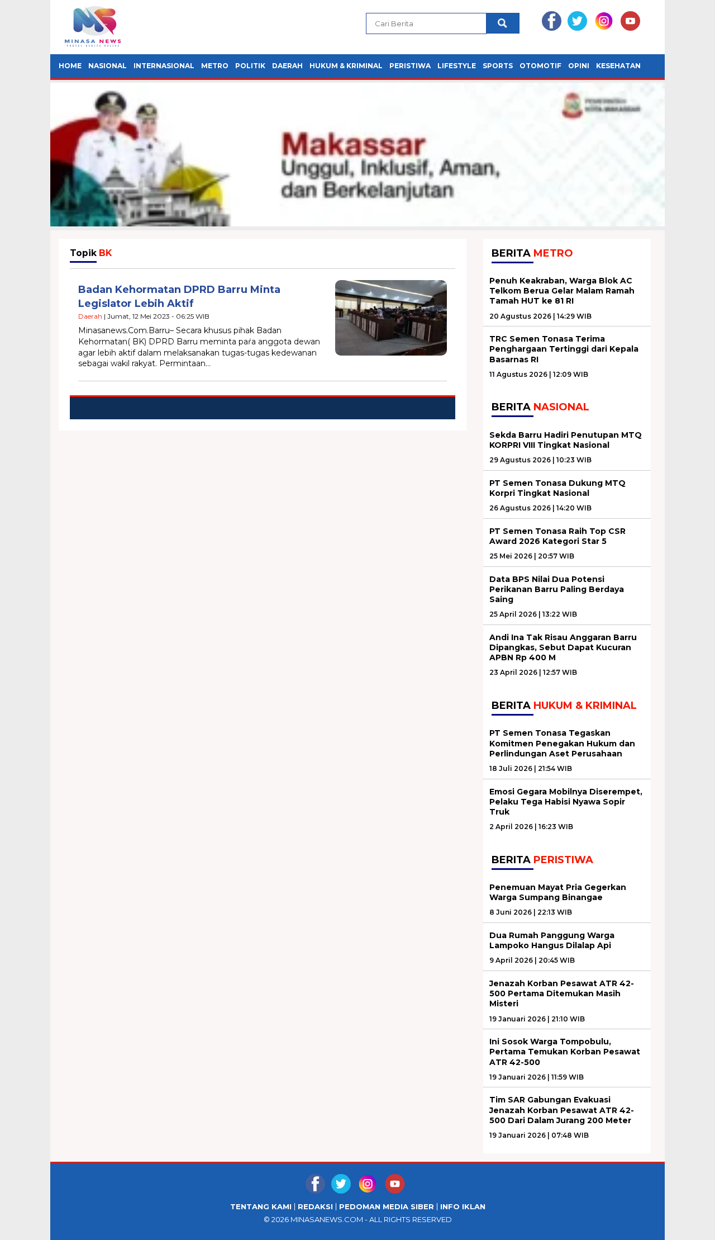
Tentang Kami (261, 1206)
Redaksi (315, 1206)
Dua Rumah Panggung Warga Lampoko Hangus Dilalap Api (551, 940)
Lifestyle (456, 65)
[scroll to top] (684, 1222)
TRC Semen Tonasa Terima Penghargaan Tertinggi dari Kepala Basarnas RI (563, 349)
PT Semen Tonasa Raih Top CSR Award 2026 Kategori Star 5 (557, 536)
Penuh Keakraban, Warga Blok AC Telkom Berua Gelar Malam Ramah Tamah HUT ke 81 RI (562, 291)
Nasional (107, 65)
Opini (578, 65)
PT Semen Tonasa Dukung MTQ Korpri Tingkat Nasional (557, 488)
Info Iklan (462, 1206)
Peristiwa (410, 65)
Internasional (164, 65)
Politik (250, 65)
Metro (214, 65)
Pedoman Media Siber (386, 1206)
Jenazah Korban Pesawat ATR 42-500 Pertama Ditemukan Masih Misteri (561, 993)
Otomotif (540, 65)
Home (70, 65)
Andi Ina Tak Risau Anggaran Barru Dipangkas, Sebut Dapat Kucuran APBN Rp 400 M (563, 647)
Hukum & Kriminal (346, 65)
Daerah (287, 65)
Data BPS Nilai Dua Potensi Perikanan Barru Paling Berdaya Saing (556, 589)
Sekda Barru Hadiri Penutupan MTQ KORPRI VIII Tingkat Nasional (565, 440)
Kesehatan (618, 65)
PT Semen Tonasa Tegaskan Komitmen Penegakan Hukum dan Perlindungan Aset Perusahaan (562, 743)
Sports (498, 65)
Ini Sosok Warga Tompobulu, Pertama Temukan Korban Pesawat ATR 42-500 (564, 1052)
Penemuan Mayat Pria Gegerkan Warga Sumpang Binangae (557, 892)
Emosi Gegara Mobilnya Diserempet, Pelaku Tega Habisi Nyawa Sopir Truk (565, 802)
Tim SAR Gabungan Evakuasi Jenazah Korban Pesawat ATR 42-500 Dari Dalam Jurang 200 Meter (561, 1110)
